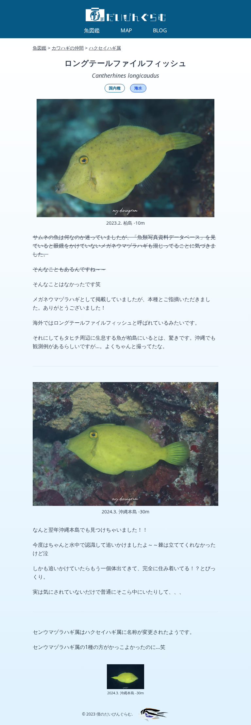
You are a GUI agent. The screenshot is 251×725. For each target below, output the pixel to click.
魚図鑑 (39, 48)
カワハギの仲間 (68, 48)
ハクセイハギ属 (105, 48)
